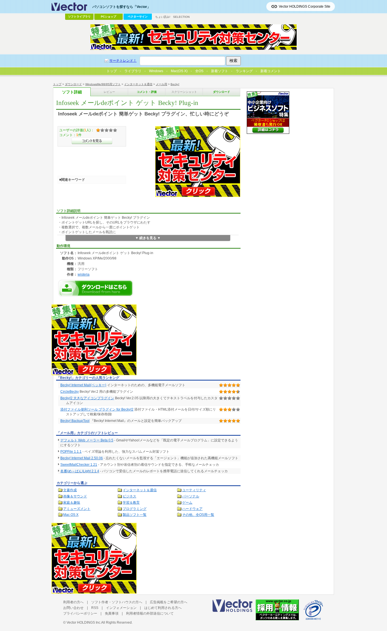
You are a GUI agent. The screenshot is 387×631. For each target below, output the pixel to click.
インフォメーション (121, 608)
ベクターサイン (138, 16)
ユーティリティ (194, 490)
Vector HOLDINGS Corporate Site (304, 6)
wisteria (84, 274)
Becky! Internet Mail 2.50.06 (81, 458)
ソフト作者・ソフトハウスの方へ (116, 602)
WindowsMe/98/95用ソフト (103, 84)
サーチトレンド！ (123, 61)
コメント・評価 (147, 91)
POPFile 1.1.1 (71, 452)
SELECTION (181, 16)
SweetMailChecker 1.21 (78, 465)
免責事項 (111, 613)
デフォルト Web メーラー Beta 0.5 (86, 440)
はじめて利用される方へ (163, 608)
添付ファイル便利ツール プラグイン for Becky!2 (96, 409)
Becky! (175, 84)
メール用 (161, 84)
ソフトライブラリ (79, 16)
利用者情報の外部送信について (150, 613)
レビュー (109, 91)
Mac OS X (70, 515)
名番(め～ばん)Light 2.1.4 (79, 471)
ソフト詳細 (72, 92)
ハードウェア (192, 509)
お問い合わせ (73, 608)
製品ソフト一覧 (134, 515)
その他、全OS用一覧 (198, 515)
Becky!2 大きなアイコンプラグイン (87, 398)
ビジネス (129, 496)
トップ (57, 84)
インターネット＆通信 (138, 84)
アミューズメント (76, 509)
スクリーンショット (184, 91)
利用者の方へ (73, 602)
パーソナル (190, 496)
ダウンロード (73, 84)
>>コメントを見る (91, 141)
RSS (94, 608)
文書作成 (70, 490)
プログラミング (134, 509)
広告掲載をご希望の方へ (168, 602)
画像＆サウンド (75, 496)
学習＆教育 (131, 503)
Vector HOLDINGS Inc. (84, 622)
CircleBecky (69, 392)
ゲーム (187, 503)
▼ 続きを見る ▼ (148, 238)
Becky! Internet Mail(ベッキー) (83, 385)
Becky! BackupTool (75, 421)
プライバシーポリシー (80, 613)
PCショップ (108, 16)
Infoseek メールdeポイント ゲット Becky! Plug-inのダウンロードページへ (95, 288)
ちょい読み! (162, 16)
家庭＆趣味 (71, 503)
